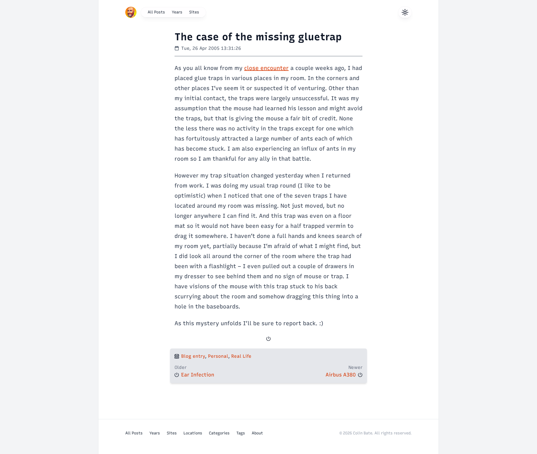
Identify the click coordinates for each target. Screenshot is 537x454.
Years (177, 12)
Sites (194, 12)
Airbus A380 (341, 375)
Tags (240, 433)
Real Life (241, 356)
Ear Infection (197, 375)
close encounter (266, 68)
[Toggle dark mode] (405, 12)
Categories (219, 433)
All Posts (156, 12)
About (257, 433)
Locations (192, 433)
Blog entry (193, 356)
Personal (218, 356)
